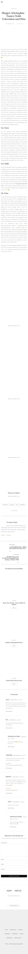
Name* (2, 859)
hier (16, 203)
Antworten (20, 699)
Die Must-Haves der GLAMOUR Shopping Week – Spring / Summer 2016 (10, 558)
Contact (20, 929)
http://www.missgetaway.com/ (12, 790)
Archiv (22, 933)
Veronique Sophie (11, 522)
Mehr (14, 607)
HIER (18, 742)
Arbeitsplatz (5, 504)
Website (3, 869)
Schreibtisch (22, 504)
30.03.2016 (20, 23)
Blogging (12, 504)
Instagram (8, 535)
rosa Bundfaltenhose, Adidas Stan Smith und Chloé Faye (18, 547)
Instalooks (13, 929)
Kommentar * (4, 842)
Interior (14, 8)
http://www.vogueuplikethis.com (16, 765)
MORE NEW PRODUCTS (14, 905)
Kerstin (8, 777)
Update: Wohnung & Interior (14, 642)
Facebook (3, 535)
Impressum (9, 937)
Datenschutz (18, 937)
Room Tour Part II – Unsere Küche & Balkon (14, 603)
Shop (6, 929)
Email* (2, 864)
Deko (17, 504)
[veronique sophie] (14, 918)
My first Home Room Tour (14, 681)
